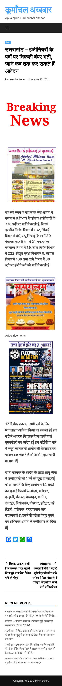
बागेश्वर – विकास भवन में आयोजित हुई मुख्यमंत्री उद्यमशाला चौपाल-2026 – (29, 623)
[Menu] (7, 28)
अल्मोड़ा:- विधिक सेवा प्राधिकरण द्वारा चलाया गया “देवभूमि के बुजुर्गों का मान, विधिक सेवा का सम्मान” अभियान (30, 635)
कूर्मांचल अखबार (28, 9)
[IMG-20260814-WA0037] (31, 331)
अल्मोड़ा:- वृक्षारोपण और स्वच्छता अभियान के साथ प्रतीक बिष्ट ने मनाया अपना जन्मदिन (29, 660)
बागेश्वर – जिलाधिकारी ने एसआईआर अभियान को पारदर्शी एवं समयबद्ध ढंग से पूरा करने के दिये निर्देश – (31, 613)
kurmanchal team (15, 79)
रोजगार (8, 42)
